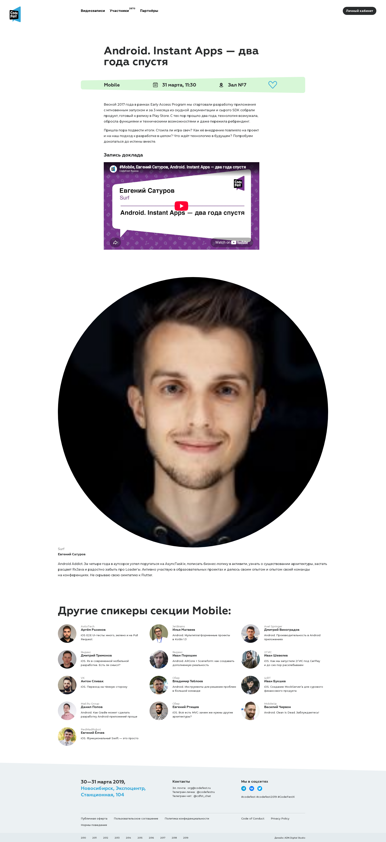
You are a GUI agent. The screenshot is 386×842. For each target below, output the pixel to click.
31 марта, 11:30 (178, 85)
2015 (140, 837)
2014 (128, 837)
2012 (105, 837)
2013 (117, 837)
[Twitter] (259, 788)
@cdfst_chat (202, 796)
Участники (122, 11)
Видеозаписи (93, 11)
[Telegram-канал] (243, 788)
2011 (94, 837)
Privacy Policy (280, 818)
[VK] (251, 788)
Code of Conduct (252, 818)
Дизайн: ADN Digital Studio (289, 837)
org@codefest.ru (199, 787)
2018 (174, 837)
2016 (151, 837)
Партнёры (149, 11)
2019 (185, 837)
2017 (162, 837)
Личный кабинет (359, 11)
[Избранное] (272, 85)
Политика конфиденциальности (187, 818)
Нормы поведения (94, 825)
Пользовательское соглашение (136, 818)
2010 (83, 837)
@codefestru (206, 792)
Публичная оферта (94, 818)
